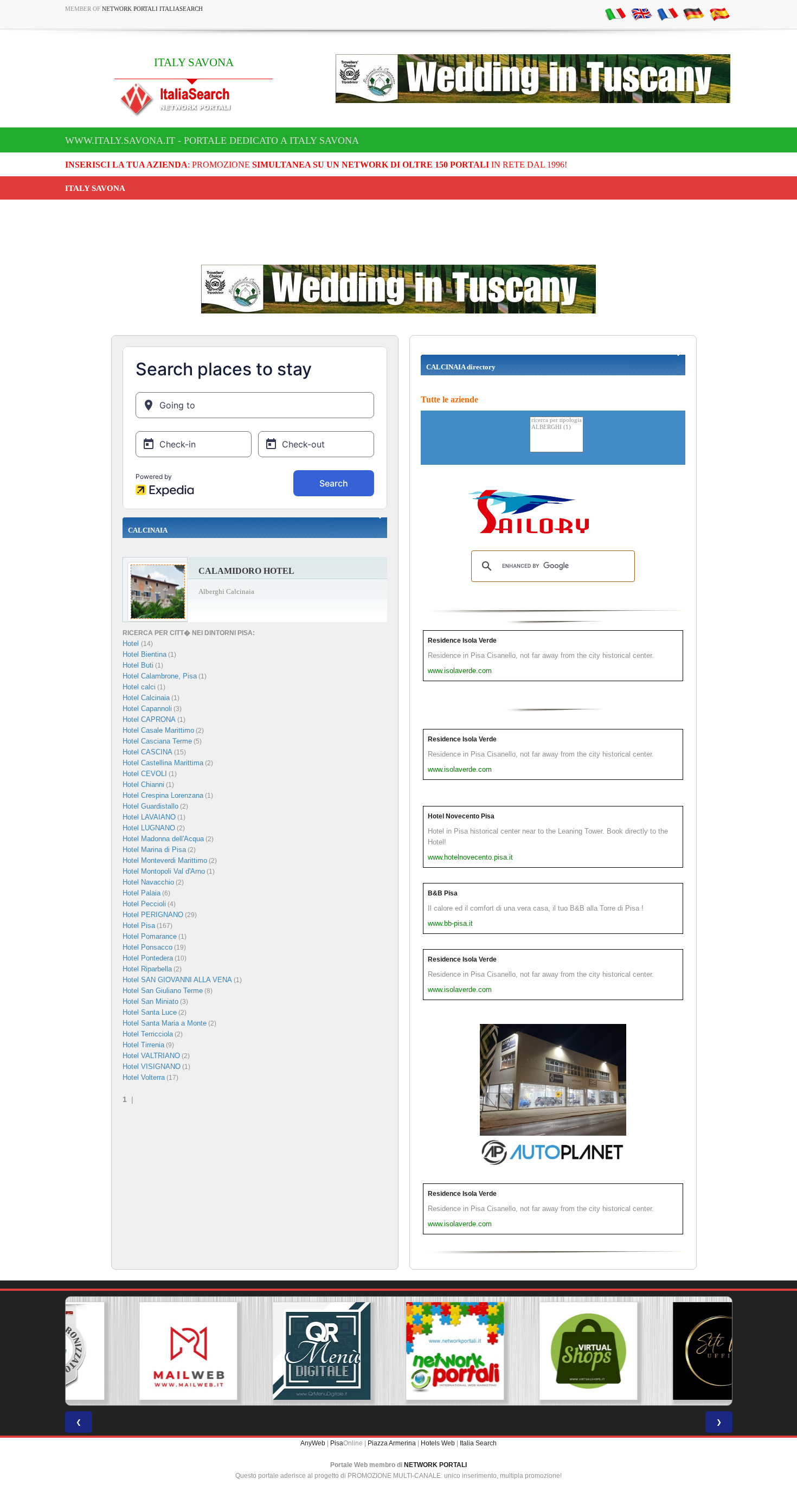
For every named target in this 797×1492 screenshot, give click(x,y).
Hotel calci (139, 687)
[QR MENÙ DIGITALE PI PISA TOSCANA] (265, 1351)
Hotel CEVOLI (145, 774)
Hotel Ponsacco (147, 947)
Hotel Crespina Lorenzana (163, 795)
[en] (641, 13)
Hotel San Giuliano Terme (163, 991)
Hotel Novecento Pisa (461, 816)
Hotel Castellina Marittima (163, 763)
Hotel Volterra (144, 1077)
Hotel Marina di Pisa (154, 850)
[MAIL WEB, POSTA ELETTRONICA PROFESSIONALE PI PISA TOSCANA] (132, 1351)
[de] (693, 13)
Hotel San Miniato (150, 1001)
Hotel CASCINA (147, 752)
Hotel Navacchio (148, 882)
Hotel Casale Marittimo (158, 730)
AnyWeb (312, 1443)
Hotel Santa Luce (150, 1012)
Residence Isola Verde (462, 640)
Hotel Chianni (143, 784)
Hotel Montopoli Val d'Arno (164, 871)
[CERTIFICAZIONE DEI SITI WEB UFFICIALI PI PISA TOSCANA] (665, 1351)
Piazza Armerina (392, 1443)
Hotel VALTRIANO (151, 1056)
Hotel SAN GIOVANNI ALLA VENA (177, 980)
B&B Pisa (443, 893)
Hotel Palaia (141, 893)
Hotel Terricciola (148, 1034)
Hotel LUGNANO (149, 828)
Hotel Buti (138, 665)
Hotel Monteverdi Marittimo (165, 860)
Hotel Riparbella (147, 969)
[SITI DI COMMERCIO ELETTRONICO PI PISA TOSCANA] (532, 1351)
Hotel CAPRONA (149, 719)
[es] (719, 13)
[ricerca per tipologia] (556, 420)
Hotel (132, 643)
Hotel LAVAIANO (149, 817)
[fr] (667, 13)
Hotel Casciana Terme (157, 741)
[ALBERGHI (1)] (556, 427)
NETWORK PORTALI (435, 1465)
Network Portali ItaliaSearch (152, 8)
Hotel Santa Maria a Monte (165, 1023)
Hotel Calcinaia (146, 698)
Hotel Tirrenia (143, 1045)
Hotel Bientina (144, 654)
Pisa (336, 1443)
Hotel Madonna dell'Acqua (163, 839)
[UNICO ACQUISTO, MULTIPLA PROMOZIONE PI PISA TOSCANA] (398, 1351)
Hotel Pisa (139, 925)
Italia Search (478, 1443)
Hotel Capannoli (147, 709)
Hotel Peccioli (144, 904)
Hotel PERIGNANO (153, 915)
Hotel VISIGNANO (152, 1066)
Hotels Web (438, 1443)
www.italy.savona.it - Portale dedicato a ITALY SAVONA (212, 140)
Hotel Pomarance (150, 936)
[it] (615, 13)
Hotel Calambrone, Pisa (160, 676)
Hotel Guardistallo (150, 806)
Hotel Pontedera (148, 958)
